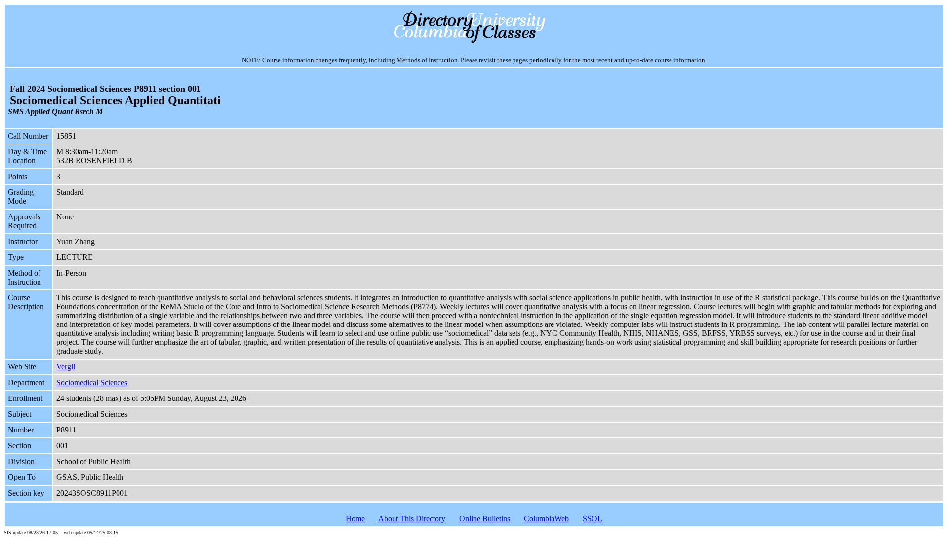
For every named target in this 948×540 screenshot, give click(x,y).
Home (355, 518)
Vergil (65, 366)
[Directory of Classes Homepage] (474, 42)
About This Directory (411, 518)
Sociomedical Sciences (91, 382)
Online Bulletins (484, 518)
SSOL (592, 518)
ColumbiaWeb (546, 518)
